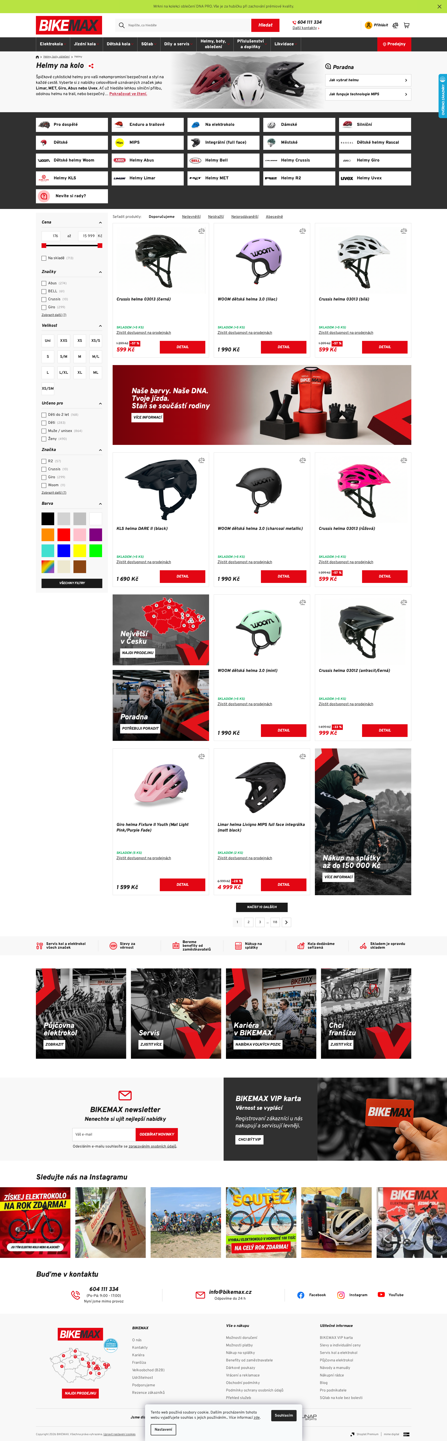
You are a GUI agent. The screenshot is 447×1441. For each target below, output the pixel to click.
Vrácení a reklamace (243, 1375)
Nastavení (163, 1429)
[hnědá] (79, 566)
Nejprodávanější (244, 217)
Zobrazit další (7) (54, 315)
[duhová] (48, 566)
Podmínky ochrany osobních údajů (254, 1390)
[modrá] (63, 550)
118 (275, 922)
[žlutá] (79, 550)
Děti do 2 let (62, 414)
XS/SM (48, 388)
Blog (324, 1383)
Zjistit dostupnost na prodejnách (143, 333)
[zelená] (95, 550)
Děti (56, 422)
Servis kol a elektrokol (338, 1353)
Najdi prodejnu (80, 1393)
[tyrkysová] (48, 550)
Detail (182, 347)
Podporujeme (143, 1385)
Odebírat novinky (156, 1134)
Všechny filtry (72, 583)
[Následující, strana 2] (286, 922)
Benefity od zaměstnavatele (249, 1360)
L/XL (63, 372)
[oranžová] (48, 534)
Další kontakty (305, 28)
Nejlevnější (191, 217)
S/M (63, 356)
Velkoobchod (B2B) (148, 1370)
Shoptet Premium (367, 1434)
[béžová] (63, 566)
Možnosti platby (239, 1345)
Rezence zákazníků (148, 1393)
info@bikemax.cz (230, 1292)
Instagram (358, 1295)
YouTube (396, 1295)
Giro (56, 307)
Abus (56, 283)
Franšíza (139, 1362)
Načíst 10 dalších (262, 907)
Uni (48, 341)
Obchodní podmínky (243, 1383)
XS (79, 341)
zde (257, 1417)
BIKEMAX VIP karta (336, 1338)
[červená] (63, 534)
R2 (54, 461)
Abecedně (274, 217)
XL (79, 372)
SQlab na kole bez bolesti (341, 1398)
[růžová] (79, 534)
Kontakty (140, 1347)
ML (95, 372)
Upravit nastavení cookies (119, 1434)
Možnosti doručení (241, 1338)
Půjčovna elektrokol (336, 1360)
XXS (63, 341)
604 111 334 (309, 22)
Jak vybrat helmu (344, 80)
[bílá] (95, 518)
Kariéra (138, 1355)
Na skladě (60, 258)
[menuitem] (53, 44)
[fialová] (95, 534)
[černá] (48, 518)
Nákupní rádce (332, 1375)
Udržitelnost (142, 1378)
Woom (56, 485)
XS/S (95, 341)
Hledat (265, 25)
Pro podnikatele (333, 1390)
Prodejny (396, 44)
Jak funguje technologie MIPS (354, 94)
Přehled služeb (238, 1398)
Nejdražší (216, 217)
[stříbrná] (79, 518)
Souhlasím (284, 1415)
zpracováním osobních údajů (152, 1146)
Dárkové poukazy (240, 1368)
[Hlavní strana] (39, 57)
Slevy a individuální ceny (340, 1345)
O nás (137, 1340)
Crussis (57, 299)
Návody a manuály (335, 1368)
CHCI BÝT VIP (249, 1139)
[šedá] (63, 518)
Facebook (317, 1295)
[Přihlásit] (375, 25)
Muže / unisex (64, 431)
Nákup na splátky (240, 1353)
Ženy (57, 439)
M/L (95, 356)
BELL (55, 291)
